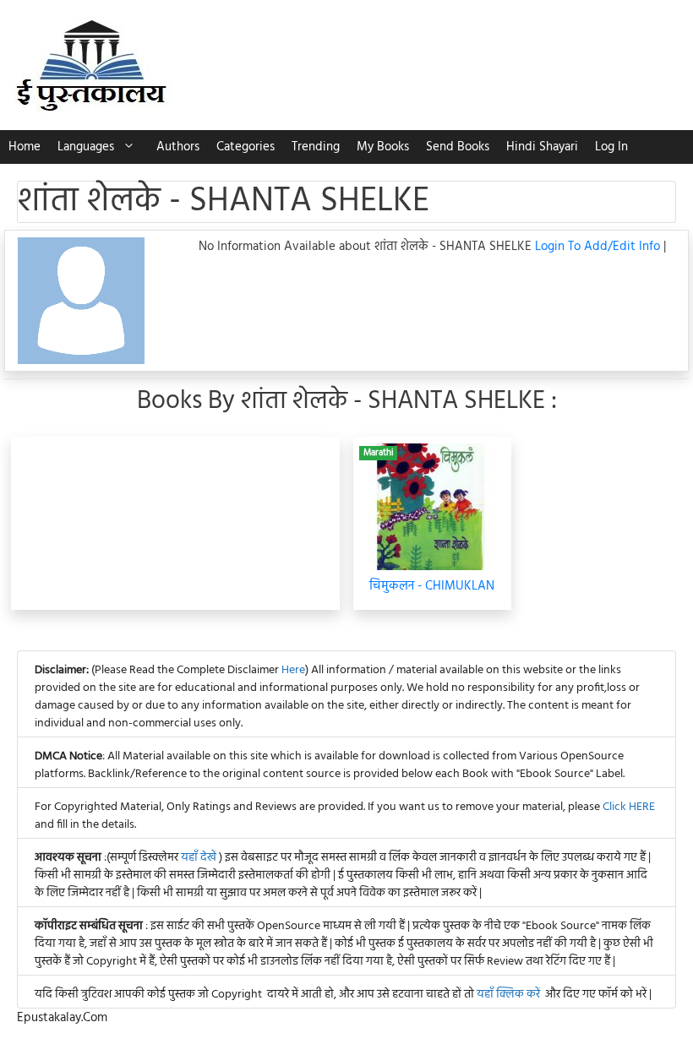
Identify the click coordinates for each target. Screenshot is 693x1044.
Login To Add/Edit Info (599, 247)
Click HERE (629, 807)
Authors (177, 147)
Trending (316, 147)
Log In (611, 147)
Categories (245, 147)
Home (24, 147)
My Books (383, 147)
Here (293, 670)
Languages (85, 147)
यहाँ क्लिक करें (508, 994)
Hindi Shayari (542, 147)
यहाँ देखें (200, 857)
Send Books (457, 147)
